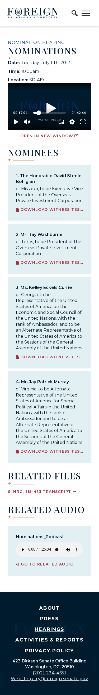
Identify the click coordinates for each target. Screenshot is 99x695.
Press (49, 619)
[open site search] (74, 13)
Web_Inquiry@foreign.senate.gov (49, 678)
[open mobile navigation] (86, 13)
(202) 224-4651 (49, 672)
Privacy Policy (49, 651)
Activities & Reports (49, 640)
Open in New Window (46, 135)
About (49, 608)
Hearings (50, 629)
